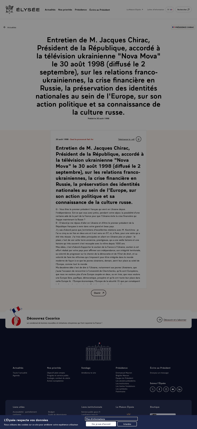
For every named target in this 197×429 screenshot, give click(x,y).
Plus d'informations (95, 418)
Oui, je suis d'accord (101, 423)
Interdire (127, 423)
